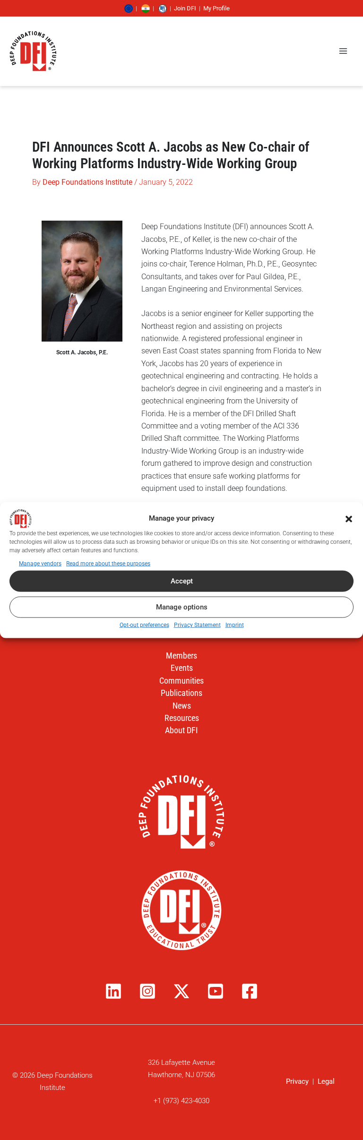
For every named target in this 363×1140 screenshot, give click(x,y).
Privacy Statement (197, 625)
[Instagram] (147, 991)
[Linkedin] (113, 991)
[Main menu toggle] (343, 51)
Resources (181, 718)
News (182, 706)
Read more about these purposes (108, 563)
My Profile (216, 8)
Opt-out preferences (144, 625)
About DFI (181, 730)
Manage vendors (40, 563)
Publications (181, 693)
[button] (349, 518)
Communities (181, 681)
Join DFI (185, 8)
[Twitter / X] (181, 991)
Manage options (181, 607)
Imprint (234, 625)
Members (181, 655)
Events (182, 668)
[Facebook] (249, 991)
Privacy (297, 1081)
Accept (182, 581)
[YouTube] (215, 991)
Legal (326, 1081)
